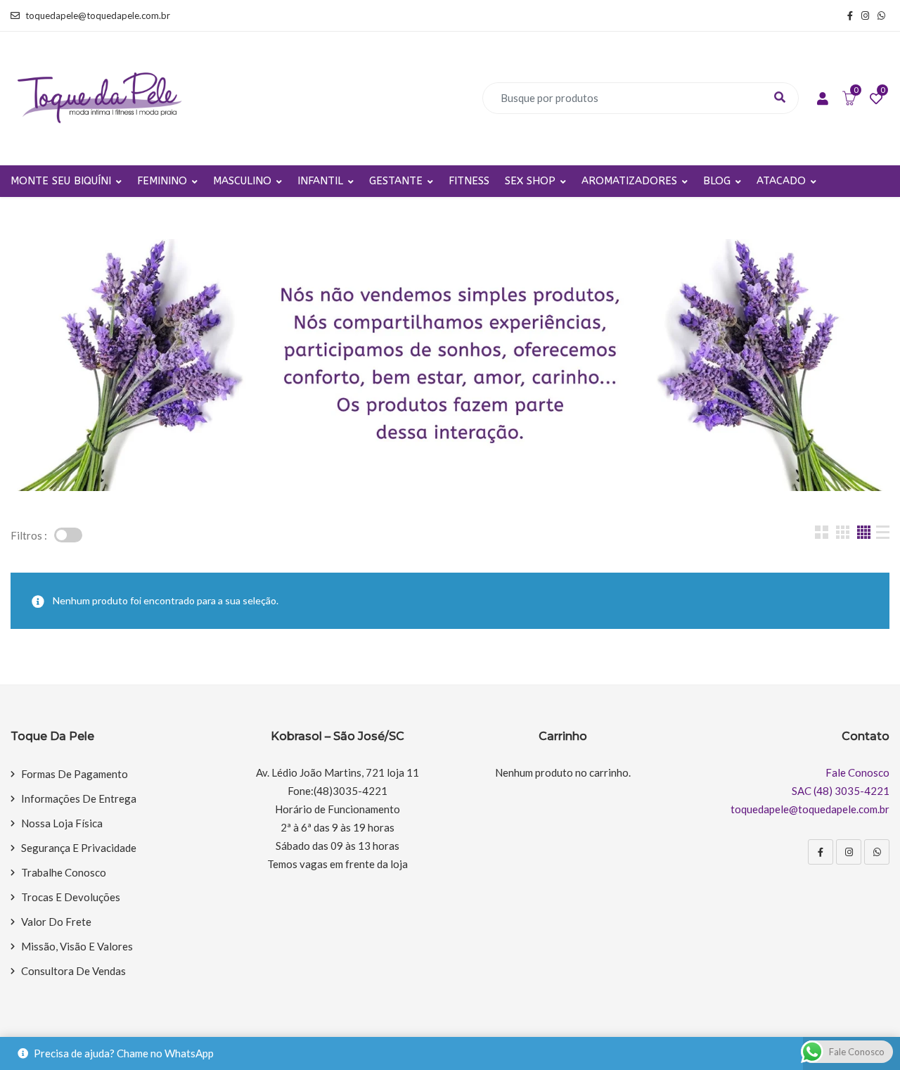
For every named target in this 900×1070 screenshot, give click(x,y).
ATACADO (781, 180)
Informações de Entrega (78, 798)
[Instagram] (848, 852)
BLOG (717, 180)
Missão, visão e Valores (77, 946)
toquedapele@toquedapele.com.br (97, 15)
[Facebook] (820, 852)
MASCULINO (242, 180)
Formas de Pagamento (74, 774)
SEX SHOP (530, 180)
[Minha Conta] (822, 99)
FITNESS (469, 180)
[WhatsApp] (876, 852)
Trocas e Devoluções (70, 897)
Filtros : (29, 535)
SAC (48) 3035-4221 (840, 790)
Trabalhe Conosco (63, 872)
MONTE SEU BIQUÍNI (61, 180)
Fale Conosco (857, 772)
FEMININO (162, 180)
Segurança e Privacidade (78, 847)
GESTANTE (396, 180)
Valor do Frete (56, 921)
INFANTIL (320, 180)
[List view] (882, 532)
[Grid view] (821, 532)
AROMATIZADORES (629, 180)
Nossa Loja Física (62, 823)
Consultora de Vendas (73, 970)
